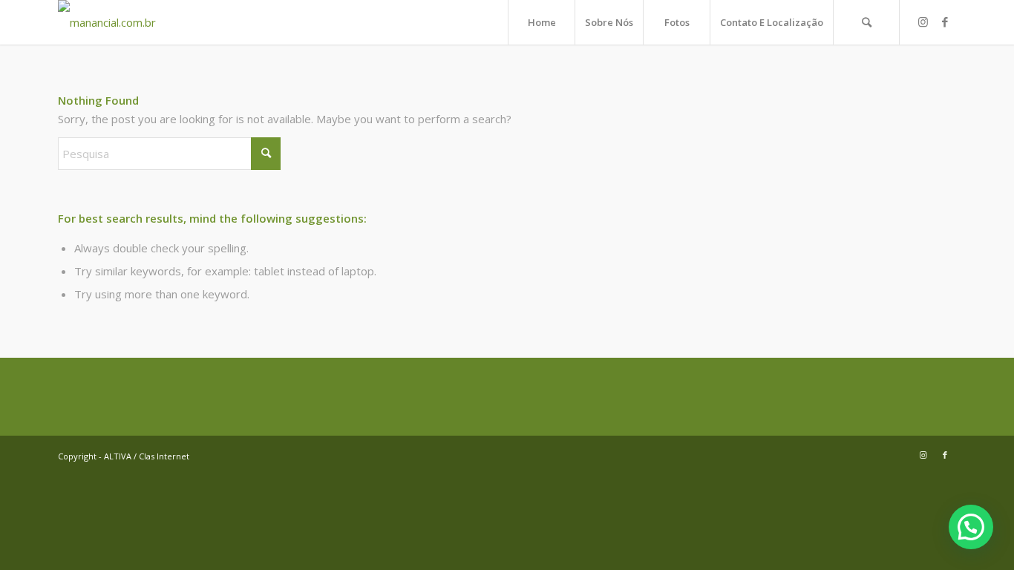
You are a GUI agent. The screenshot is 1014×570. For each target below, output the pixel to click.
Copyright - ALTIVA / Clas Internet (123, 456)
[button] (971, 527)
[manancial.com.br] (107, 22)
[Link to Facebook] (945, 21)
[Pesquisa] (866, 22)
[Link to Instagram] (923, 21)
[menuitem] (541, 22)
